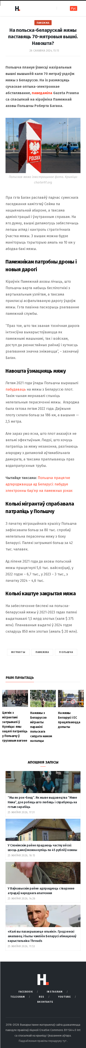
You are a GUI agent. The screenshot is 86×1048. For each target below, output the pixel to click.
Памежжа (43, 22)
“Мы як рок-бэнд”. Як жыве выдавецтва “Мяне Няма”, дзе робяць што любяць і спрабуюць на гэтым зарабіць (42, 802)
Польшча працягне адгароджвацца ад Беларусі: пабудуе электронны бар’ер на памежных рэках (39, 484)
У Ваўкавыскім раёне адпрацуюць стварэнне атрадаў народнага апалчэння (41, 891)
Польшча (66, 652)
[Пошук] (60, 8)
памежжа (42, 652)
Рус (73, 8)
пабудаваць (16, 389)
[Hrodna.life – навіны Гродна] (17, 8)
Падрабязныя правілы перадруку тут (43, 1040)
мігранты (18, 652)
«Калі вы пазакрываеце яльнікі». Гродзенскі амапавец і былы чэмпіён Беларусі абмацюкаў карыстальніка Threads (42, 936)
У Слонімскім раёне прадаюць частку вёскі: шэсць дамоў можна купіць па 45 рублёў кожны (42, 848)
